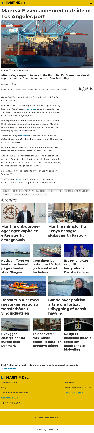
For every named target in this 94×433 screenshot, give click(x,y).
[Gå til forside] (44, 3)
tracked (18, 179)
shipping (17, 191)
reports (24, 136)
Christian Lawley (9, 398)
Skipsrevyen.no (9, 368)
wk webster (21, 195)
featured (7, 195)
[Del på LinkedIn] (87, 89)
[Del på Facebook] (80, 89)
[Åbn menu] (91, 3)
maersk (69, 191)
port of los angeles (35, 191)
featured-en (82, 191)
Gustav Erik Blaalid (73, 393)
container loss (38, 195)
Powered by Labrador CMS (47, 430)
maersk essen (55, 191)
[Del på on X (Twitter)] (83, 89)
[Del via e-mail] (91, 89)
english (6, 191)
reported (31, 109)
